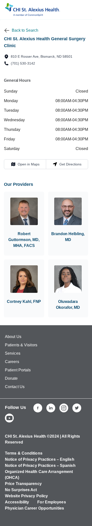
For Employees (51, 502)
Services (12, 353)
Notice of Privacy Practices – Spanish (40, 465)
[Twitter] (76, 408)
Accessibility (17, 502)
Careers (12, 362)
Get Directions (67, 164)
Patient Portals (18, 370)
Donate (11, 378)
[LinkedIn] (50, 408)
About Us (13, 337)
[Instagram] (63, 408)
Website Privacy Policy (26, 496)
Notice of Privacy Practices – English (39, 459)
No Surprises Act (21, 490)
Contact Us (15, 387)
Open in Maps (25, 164)
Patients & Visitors (21, 345)
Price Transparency (23, 484)
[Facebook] (37, 408)
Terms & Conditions (23, 453)
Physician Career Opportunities (34, 508)
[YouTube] (9, 418)
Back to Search (25, 30)
